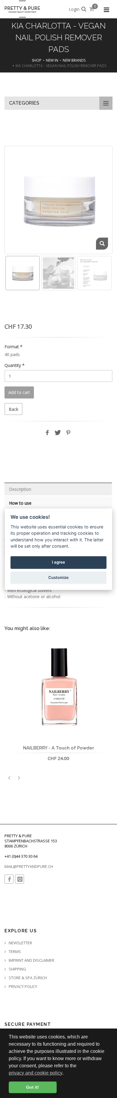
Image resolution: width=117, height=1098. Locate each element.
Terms (14, 951)
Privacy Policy (22, 986)
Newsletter (20, 943)
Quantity (14, 365)
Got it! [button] (32, 1087)
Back (13, 409)
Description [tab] (20, 489)
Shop (36, 60)
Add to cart (19, 392)
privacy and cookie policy (35, 1072)
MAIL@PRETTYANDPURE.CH (28, 866)
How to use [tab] (20, 503)
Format (13, 346)
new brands (74, 60)
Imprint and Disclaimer (31, 960)
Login (74, 9)
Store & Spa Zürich (27, 977)
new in (52, 60)
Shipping (17, 969)
